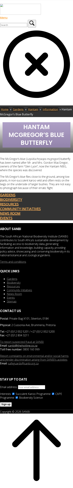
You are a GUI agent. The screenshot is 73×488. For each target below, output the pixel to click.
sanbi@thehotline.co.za (22, 345)
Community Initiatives (19, 290)
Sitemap (11, 301)
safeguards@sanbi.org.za (23, 363)
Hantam (33, 109)
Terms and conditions (13, 262)
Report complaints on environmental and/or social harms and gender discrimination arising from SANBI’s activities (34, 358)
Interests (5, 394)
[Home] (20, 14)
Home (4, 109)
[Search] (32, 23)
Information (50, 109)
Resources (13, 286)
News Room (14, 294)
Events (11, 298)
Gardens (18, 109)
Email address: (9, 387)
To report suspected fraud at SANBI (22, 342)
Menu (3, 18)
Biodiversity (14, 282)
